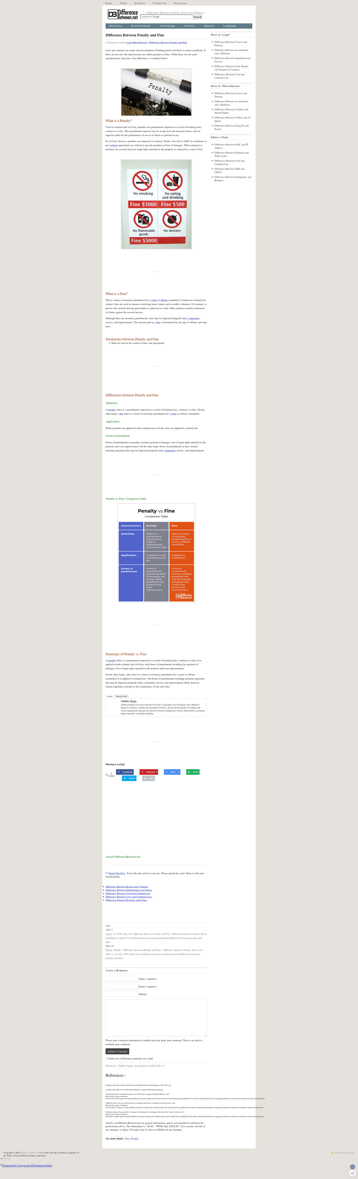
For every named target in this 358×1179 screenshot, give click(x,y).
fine (158, 322)
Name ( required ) (148, 978)
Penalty (134, 1138)
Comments (350, 1152)
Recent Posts (121, 696)
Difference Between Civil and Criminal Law (128, 893)
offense (164, 300)
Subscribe (338, 1152)
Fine (127, 1138)
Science (189, 25)
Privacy (6, 1158)
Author (109, 696)
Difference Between (29, 1152)
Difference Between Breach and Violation (127, 886)
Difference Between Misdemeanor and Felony (129, 890)
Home (108, 3)
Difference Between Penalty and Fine (168, 42)
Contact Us (159, 3)
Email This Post (117, 873)
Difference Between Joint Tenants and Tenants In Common (232, 67)
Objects (209, 25)
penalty (112, 409)
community (194, 318)
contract (113, 145)
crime (154, 300)
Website (143, 994)
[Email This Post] (107, 873)
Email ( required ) (148, 986)
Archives (140, 3)
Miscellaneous (140, 25)
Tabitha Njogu (128, 701)
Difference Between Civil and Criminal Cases (129, 896)
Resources (180, 3)
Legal (129, 42)
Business (115, 25)
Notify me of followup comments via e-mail (130, 1058)
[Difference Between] (123, 19)
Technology (167, 25)
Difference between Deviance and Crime (127, 900)
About (123, 3)
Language (230, 25)
